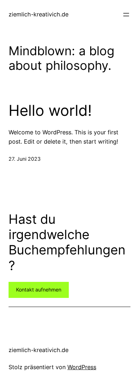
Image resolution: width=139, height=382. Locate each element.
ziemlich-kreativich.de (38, 14)
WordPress (81, 367)
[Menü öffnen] (126, 14)
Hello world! (50, 110)
